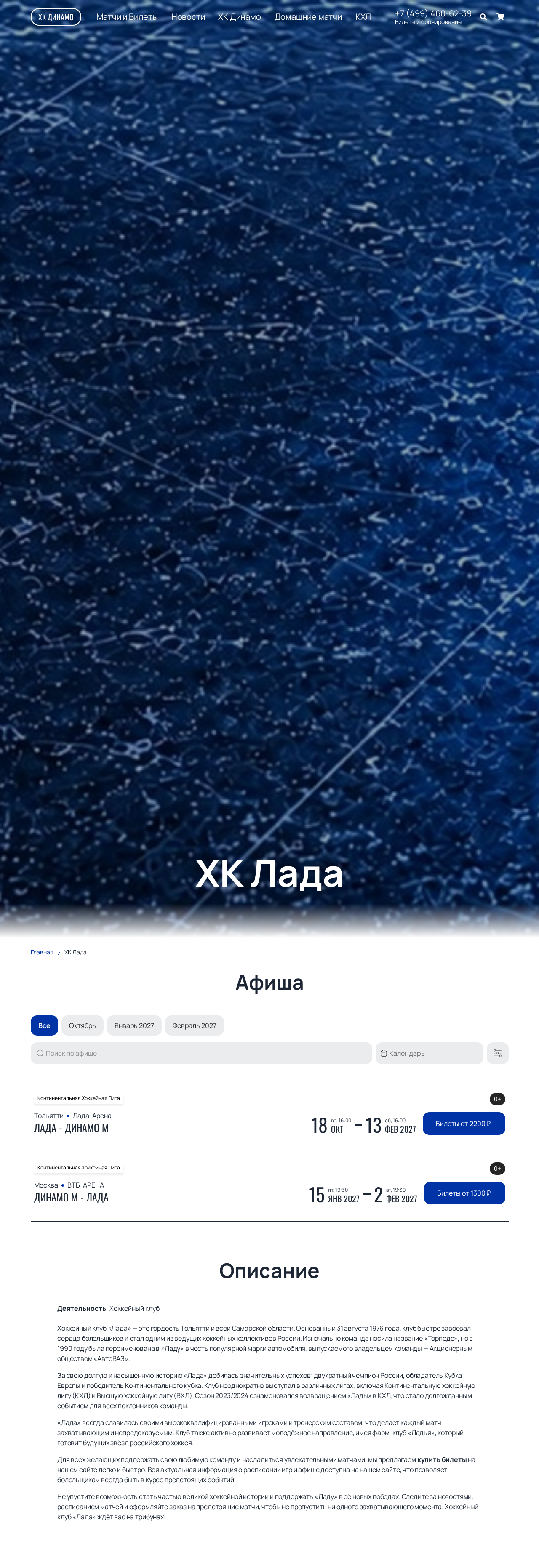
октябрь (82, 1025)
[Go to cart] (500, 16)
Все (44, 1025)
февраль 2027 (194, 1025)
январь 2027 (134, 1025)
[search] (483, 16)
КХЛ (363, 17)
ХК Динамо (56, 16)
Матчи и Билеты (127, 17)
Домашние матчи (308, 17)
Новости (188, 17)
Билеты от (463, 1123)
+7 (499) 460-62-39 (433, 13)
